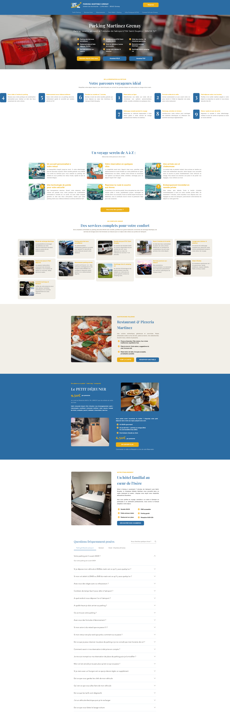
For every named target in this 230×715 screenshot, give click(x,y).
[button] (125, 359)
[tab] (85, 548)
